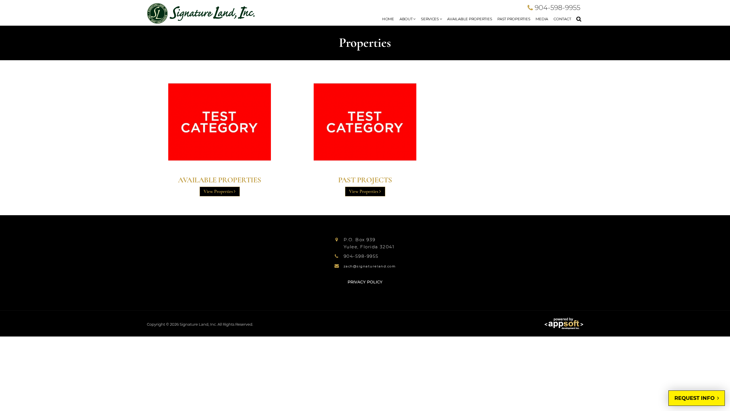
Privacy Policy (365, 282)
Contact (562, 19)
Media (542, 19)
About (406, 19)
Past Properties (513, 19)
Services (430, 19)
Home (388, 19)
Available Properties (469, 19)
